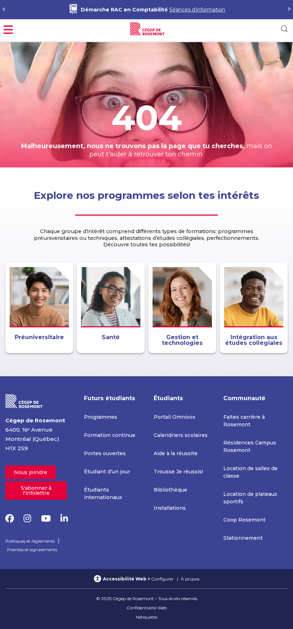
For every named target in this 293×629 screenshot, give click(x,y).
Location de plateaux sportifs (250, 498)
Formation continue (109, 435)
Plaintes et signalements (32, 549)
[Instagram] (27, 518)
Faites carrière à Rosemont (244, 421)
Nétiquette (146, 617)
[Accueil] (24, 400)
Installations (170, 508)
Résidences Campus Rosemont (249, 446)
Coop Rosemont (244, 520)
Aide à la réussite (176, 453)
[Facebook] (9, 518)
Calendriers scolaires (181, 435)
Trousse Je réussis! (178, 471)
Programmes (100, 417)
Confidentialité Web (146, 607)
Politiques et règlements (30, 541)
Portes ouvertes (105, 453)
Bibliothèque (170, 490)
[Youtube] (46, 518)
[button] (8, 28)
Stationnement (243, 538)
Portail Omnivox (174, 417)
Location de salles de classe (250, 472)
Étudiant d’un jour (107, 471)
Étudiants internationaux (103, 493)
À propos (190, 579)
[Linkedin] (64, 518)
